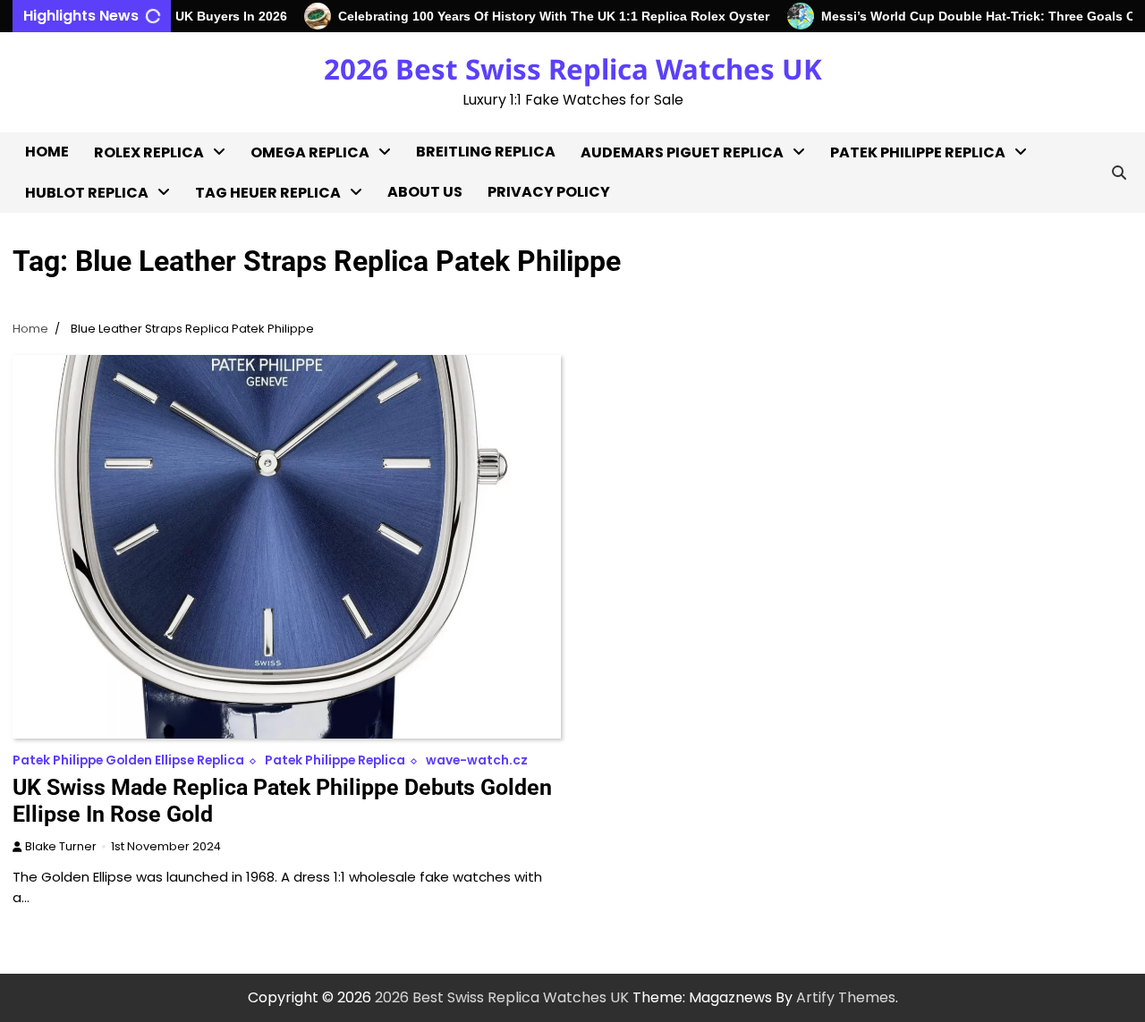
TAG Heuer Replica (268, 192)
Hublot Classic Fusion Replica (100, 279)
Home (47, 151)
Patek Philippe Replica (917, 152)
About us (424, 192)
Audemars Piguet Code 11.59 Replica (662, 376)
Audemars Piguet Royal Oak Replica (663, 202)
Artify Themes (845, 997)
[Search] (1119, 172)
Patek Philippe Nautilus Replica (911, 492)
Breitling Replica (486, 151)
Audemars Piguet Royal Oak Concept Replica (663, 318)
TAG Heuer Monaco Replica (265, 416)
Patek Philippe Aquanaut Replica (918, 202)
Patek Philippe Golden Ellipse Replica (909, 376)
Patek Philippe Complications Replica (910, 318)
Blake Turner (61, 846)
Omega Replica (309, 152)
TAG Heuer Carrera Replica (265, 300)
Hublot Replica (86, 192)
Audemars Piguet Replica (682, 152)
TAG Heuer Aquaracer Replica (274, 242)
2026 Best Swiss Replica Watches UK (573, 69)
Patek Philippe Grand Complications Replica (910, 434)
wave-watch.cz (477, 760)
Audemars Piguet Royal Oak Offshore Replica (663, 260)
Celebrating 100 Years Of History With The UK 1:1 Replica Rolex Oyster (537, 16)
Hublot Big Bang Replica (109, 231)
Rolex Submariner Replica (157, 464)
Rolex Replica (149, 152)
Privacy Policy (549, 192)
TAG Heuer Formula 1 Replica (270, 358)
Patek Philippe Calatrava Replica (895, 260)
